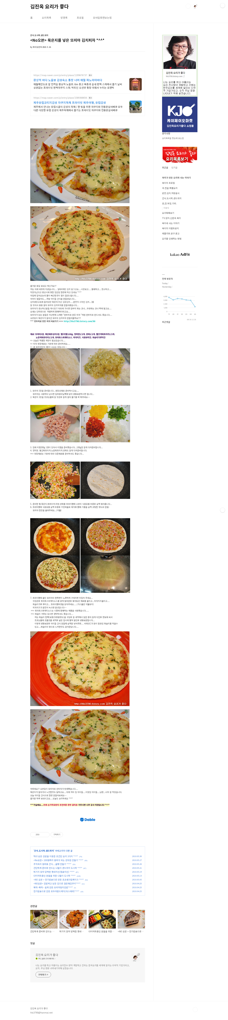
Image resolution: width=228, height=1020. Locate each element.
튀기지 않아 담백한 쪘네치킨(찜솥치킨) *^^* (54, 871)
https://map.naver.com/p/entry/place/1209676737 (60, 75)
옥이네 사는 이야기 (170, 223)
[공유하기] (42, 834)
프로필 (80, 17)
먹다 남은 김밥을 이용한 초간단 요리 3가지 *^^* (56, 856)
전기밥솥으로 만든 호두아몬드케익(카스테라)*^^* (56, 891)
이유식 (166, 207)
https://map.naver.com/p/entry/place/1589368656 (60, 97)
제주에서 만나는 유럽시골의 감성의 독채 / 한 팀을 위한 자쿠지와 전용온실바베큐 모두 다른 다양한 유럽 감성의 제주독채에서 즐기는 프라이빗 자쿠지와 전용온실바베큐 (78, 108)
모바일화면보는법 (102, 17)
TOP (195, 1009)
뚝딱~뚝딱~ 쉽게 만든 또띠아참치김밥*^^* (53, 887)
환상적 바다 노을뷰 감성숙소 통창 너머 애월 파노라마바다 (68, 80)
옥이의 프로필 (168, 182)
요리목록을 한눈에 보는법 (173, 138)
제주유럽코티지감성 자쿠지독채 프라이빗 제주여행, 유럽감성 (70, 102)
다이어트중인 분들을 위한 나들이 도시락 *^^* (55, 875)
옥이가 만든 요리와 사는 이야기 (176, 177)
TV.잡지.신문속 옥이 (171, 218)
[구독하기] (222, 510)
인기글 (174, 167)
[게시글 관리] (46, 834)
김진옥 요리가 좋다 (49, 6)
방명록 (63, 17)
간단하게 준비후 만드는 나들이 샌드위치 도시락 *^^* (58, 867)
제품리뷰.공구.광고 (170, 233)
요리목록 (46, 17)
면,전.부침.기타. (169, 203)
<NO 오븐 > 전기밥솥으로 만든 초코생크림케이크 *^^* (59, 879)
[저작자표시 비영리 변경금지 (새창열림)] (67, 834)
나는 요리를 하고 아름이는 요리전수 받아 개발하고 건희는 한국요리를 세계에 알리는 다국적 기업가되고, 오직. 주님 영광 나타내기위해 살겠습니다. (82, 967)
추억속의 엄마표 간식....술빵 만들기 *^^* (52, 864)
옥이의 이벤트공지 (170, 228)
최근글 (165, 167)
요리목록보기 (168, 212)
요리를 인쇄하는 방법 (171, 238)
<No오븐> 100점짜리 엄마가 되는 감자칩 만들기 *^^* (58, 860)
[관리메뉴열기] (222, 5)
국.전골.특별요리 (169, 188)
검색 (188, 6)
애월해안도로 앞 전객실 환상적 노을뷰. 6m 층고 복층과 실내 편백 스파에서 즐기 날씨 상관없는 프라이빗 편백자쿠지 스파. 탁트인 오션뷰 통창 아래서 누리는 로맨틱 (78, 85)
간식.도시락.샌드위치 (44, 850)
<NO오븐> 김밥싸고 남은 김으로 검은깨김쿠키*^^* (57, 883)
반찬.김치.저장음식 (170, 193)
